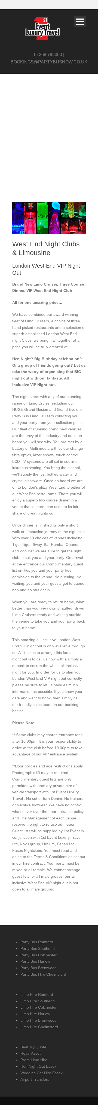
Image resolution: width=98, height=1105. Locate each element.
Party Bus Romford (36, 942)
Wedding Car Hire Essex (41, 1073)
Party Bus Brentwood (38, 968)
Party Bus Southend (37, 948)
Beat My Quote (33, 1047)
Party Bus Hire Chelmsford (43, 974)
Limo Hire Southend (37, 1001)
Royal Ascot (30, 1053)
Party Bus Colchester (38, 955)
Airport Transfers (34, 1079)
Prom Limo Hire (33, 1060)
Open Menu (80, 21)
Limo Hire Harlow (35, 1014)
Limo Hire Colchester (38, 1007)
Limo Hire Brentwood (38, 1020)
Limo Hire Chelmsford (39, 1027)
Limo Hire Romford (36, 994)
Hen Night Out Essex (38, 1066)
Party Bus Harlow (35, 961)
